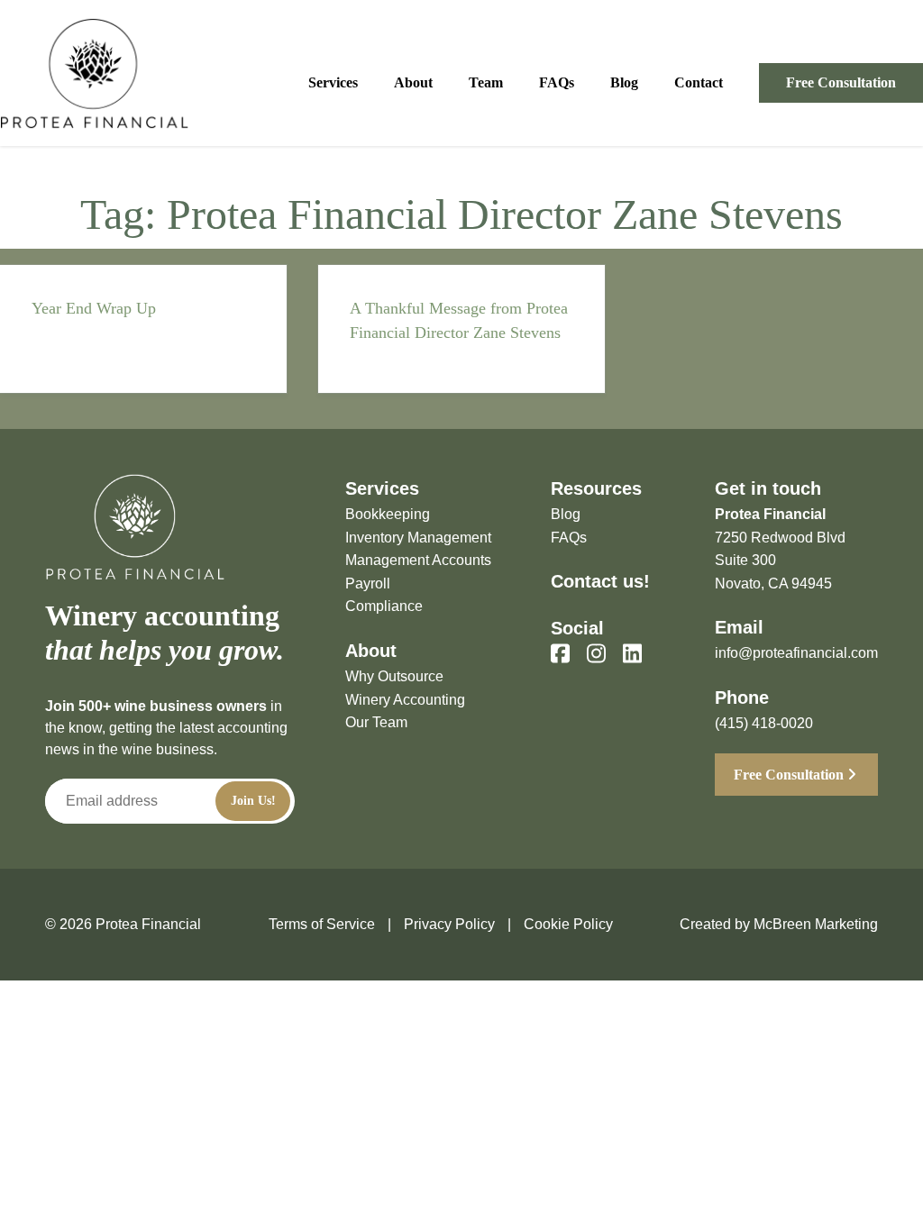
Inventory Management (418, 537)
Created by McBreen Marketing (779, 924)
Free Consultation (841, 82)
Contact (698, 82)
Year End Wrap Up (94, 308)
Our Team (376, 722)
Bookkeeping (387, 514)
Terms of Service (322, 924)
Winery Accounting (405, 699)
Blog (624, 82)
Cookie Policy (568, 924)
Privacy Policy (449, 924)
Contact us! (600, 581)
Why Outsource (394, 676)
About (413, 82)
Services (333, 82)
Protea (94, 73)
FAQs (556, 82)
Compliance (384, 606)
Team (486, 82)
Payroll (367, 583)
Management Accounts (418, 560)
